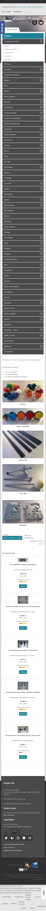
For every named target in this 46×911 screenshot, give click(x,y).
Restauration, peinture (11, 287)
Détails (5, 562)
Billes (6, 86)
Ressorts (7, 281)
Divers (6, 156)
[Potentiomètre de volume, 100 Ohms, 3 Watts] (5, 683)
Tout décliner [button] (19, 897)
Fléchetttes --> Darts (10, 330)
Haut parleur (8, 194)
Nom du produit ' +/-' (11, 538)
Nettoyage (7, 221)
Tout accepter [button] (6, 897)
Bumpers (7, 102)
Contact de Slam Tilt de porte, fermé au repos (23, 606)
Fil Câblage (7, 178)
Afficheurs (7, 64)
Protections (8, 270)
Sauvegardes (8, 292)
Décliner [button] (14, 904)
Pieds (6, 243)
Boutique (21, 360)
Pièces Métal (8, 238)
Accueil (14, 360)
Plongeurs (7, 254)
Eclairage (7, 162)
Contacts (7, 145)
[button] (39, 904)
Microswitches (9, 211)
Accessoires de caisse (11, 41)
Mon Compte (6, 12)
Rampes (7, 276)
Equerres (7, 173)
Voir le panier (41, 22)
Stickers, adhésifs (10, 314)
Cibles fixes (8, 129)
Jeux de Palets (8, 341)
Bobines (7, 91)
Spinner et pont (9, 308)
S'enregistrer (17, 12)
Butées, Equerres (9, 97)
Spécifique (7, 303)
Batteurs (7, 80)
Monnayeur (7, 59)
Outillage (7, 232)
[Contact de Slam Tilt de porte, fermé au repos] (5, 597)
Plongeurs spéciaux (10, 259)
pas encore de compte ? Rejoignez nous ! (29, 7)
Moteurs (7, 216)
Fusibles (7, 189)
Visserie (6, 319)
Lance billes (7, 56)
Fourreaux (7, 183)
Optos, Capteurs (9, 227)
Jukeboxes (7, 346)
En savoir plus (39, 897)
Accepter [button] (5, 904)
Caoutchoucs (8, 107)
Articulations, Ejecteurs (11, 75)
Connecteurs (8, 140)
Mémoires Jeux (9, 205)
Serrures (7, 297)
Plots (5, 265)
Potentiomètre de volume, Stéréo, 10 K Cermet (23, 735)
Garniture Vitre (9, 52)
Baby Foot (7, 325)
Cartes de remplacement (12, 118)
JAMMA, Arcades (9, 335)
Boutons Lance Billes (10, 49)
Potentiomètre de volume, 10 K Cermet (23, 650)
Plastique (7, 249)
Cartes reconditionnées (12, 124)
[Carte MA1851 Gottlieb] (5, 559)
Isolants (6, 200)
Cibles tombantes (10, 135)
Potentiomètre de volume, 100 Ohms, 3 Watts (23, 692)
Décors (6, 151)
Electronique (8, 167)
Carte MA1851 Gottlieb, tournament (23, 565)
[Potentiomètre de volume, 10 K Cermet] (5, 641)
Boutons (6, 46)
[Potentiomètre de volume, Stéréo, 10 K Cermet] (5, 727)
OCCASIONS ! (8, 352)
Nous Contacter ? (9, 815)
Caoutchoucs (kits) (10, 113)
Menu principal (12, 30)
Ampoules (7, 69)
